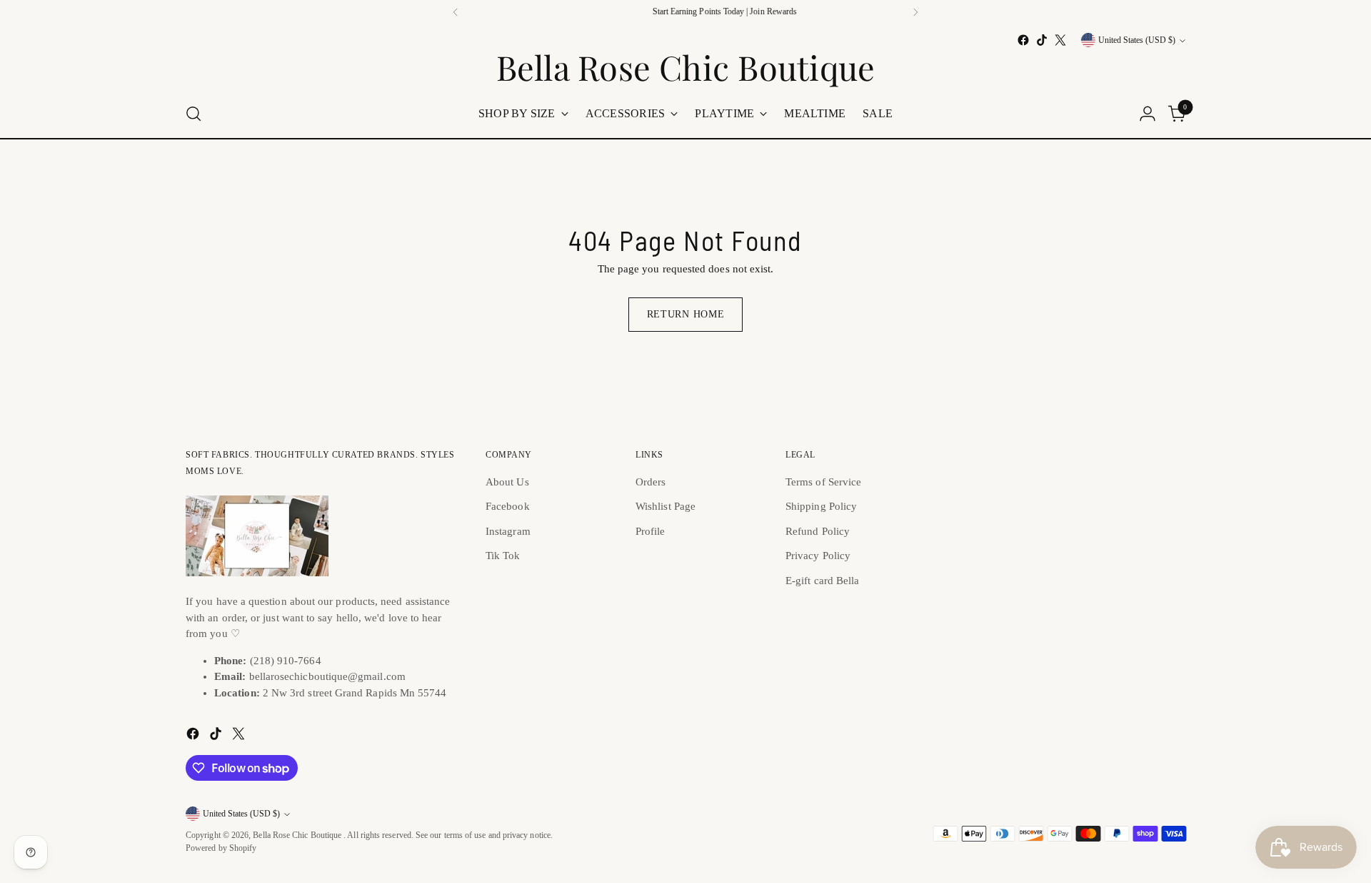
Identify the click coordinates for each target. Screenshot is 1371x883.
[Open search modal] (193, 113)
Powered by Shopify (221, 848)
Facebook (508, 506)
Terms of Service (823, 482)
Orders (651, 482)
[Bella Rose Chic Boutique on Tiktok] (1041, 40)
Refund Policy (817, 531)
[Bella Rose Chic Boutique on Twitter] (1060, 40)
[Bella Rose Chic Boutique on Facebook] (1023, 40)
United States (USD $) (1136, 40)
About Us (507, 482)
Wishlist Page (665, 506)
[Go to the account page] (1147, 113)
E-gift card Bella (822, 580)
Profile (651, 531)
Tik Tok (503, 555)
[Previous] (455, 12)
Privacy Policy (817, 555)
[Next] (915, 12)
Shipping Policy (821, 506)
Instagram (508, 531)
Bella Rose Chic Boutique (298, 835)
